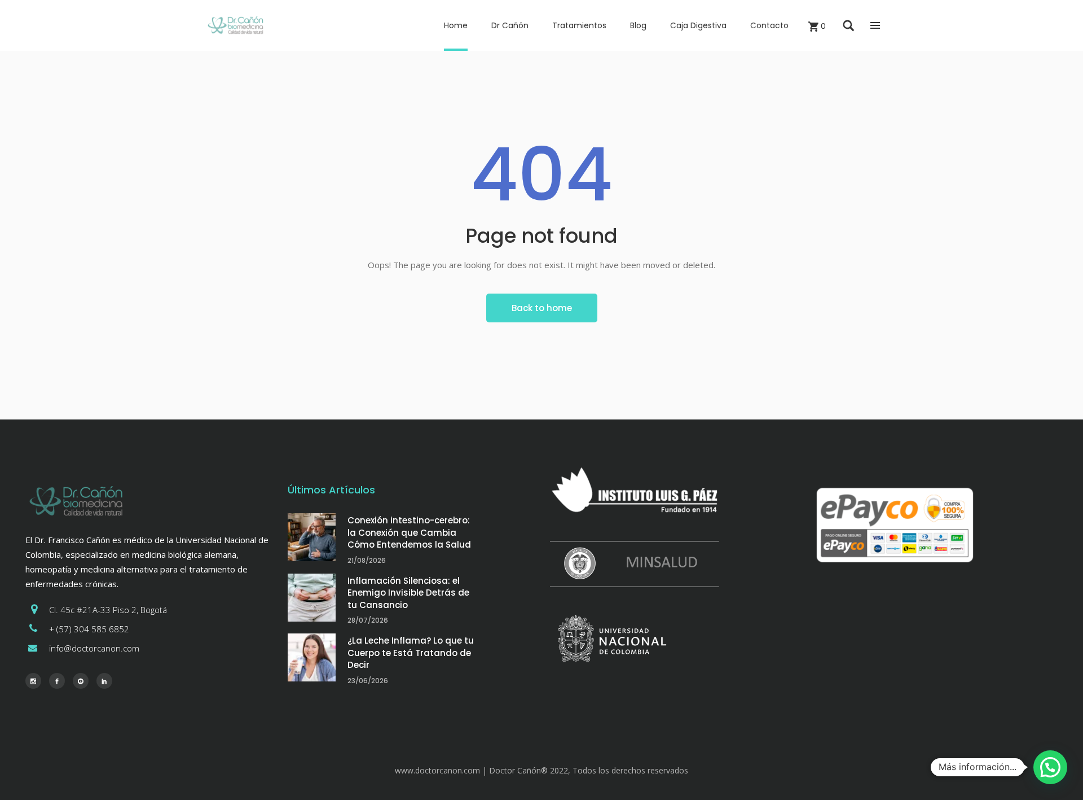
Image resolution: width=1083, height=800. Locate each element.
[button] (1050, 767)
